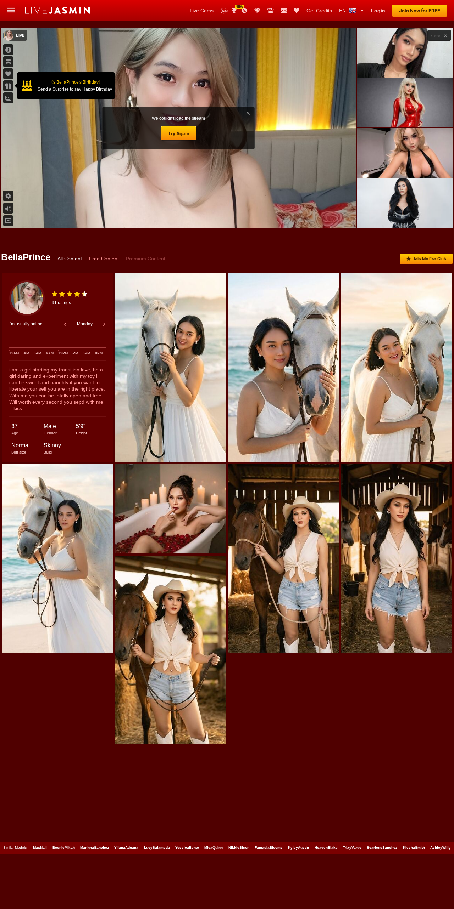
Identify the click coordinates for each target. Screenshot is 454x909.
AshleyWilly (440, 848)
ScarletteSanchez (382, 848)
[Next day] (104, 324)
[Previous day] (65, 324)
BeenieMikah (63, 848)
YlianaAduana (126, 848)
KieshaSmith (414, 848)
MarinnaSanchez (94, 848)
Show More (405, 215)
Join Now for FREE (419, 10)
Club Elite (257, 10)
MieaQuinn (213, 848)
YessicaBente (187, 848)
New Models (224, 11)
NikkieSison (238, 848)
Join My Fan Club (429, 258)
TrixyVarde (352, 848)
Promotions (244, 10)
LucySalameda (157, 848)
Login (378, 10)
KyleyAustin (298, 848)
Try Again (178, 133)
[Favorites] (296, 10)
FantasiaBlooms (269, 848)
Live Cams (202, 10)
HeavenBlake (326, 848)
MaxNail (40, 848)
